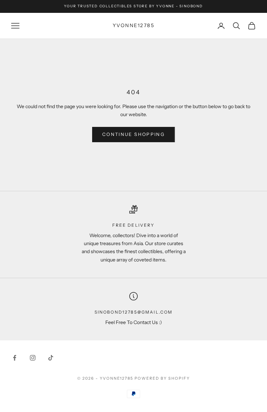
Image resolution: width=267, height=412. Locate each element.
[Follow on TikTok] (50, 357)
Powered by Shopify (162, 378)
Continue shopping (133, 134)
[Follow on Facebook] (14, 357)
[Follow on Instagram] (32, 357)
